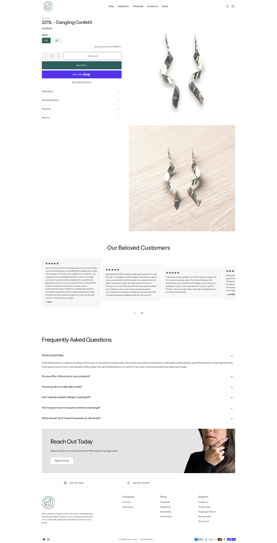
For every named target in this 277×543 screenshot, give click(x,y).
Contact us (203, 502)
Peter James (131, 539)
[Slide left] (135, 313)
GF (57, 40)
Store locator (166, 516)
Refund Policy (204, 516)
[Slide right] (141, 313)
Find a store (127, 507)
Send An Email (62, 460)
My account (203, 521)
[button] (227, 6)
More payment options (81, 82)
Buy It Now (81, 65)
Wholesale (165, 502)
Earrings (46, 18)
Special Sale (165, 511)
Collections (165, 507)
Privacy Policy (204, 507)
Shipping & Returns (207, 511)
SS (46, 40)
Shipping (97, 47)
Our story (126, 502)
